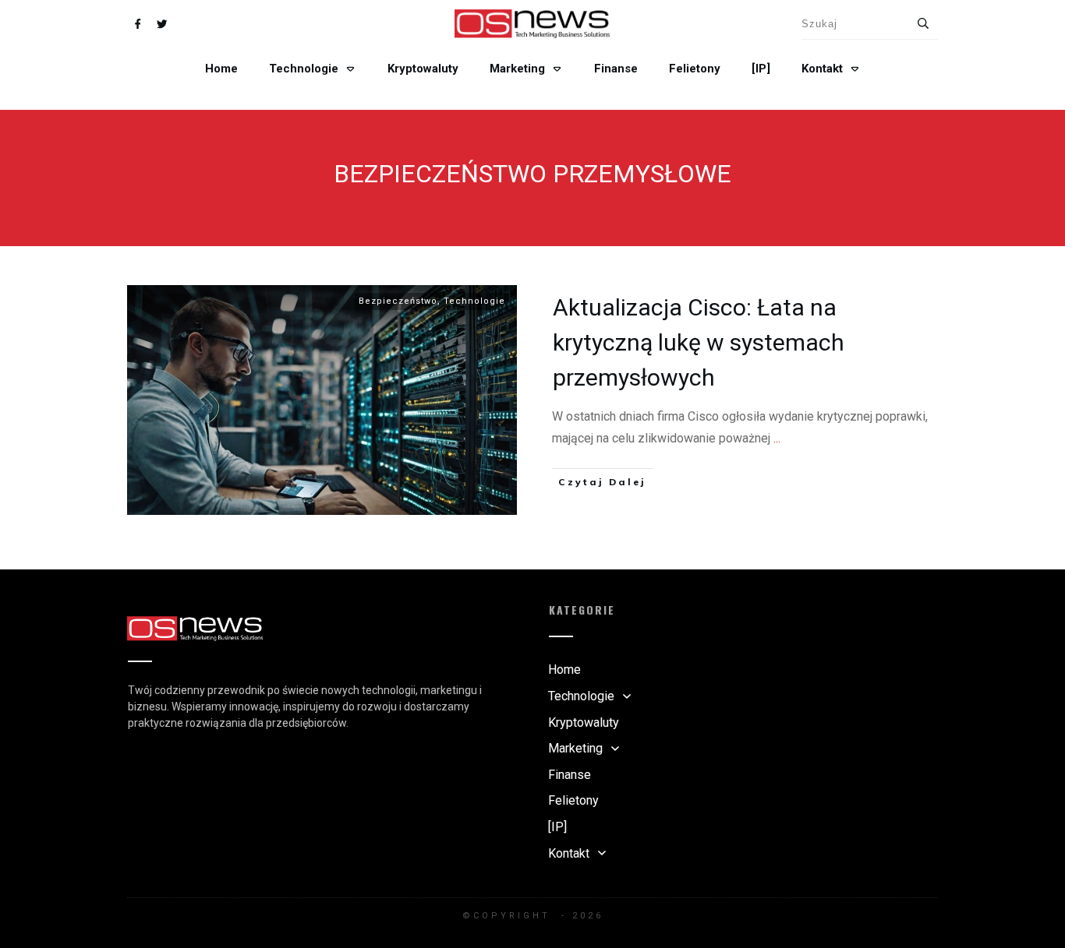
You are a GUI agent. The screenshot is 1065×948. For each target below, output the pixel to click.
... (776, 438)
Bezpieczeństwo (398, 301)
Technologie (474, 301)
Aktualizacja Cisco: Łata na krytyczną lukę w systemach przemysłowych (698, 342)
